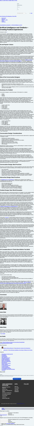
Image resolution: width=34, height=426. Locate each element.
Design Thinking (5, 364)
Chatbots (12, 342)
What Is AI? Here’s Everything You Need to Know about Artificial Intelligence (16, 60)
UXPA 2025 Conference (17, 391)
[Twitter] (27, 387)
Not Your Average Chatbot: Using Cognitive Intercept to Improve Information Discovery (15, 283)
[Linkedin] (29, 387)
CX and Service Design (6, 365)
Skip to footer (14, 0)
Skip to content (3, 0)
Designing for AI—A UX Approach (7, 179)
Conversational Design (18, 342)
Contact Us (4, 396)
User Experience (19, 4)
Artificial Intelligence (6, 342)
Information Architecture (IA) (7, 354)
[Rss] (31, 387)
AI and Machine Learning (6, 368)
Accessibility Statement (6, 394)
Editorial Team (4, 389)
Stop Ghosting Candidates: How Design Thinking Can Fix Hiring (20, 350)
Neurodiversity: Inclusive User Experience (22, 348)
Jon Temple (2, 336)
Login (3, 408)
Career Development (6, 367)
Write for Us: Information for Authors (7, 391)
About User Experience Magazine (6, 387)
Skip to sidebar (9, 0)
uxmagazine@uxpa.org (20, 403)
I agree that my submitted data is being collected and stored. (12, 424)
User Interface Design (6, 357)
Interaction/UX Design (8, 343)
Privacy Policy (4, 395)
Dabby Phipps (3, 327)
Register (3, 409)
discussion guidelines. (10, 423)
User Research (4, 356)
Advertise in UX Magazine (6, 392)
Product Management (6, 359)
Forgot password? (3, 414)
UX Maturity (4, 355)
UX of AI (6, 217)
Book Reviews (4, 362)
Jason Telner (3, 312)
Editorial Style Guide (5, 398)
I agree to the (8, 423)
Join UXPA (16, 389)
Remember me (11, 414)
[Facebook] (25, 387)
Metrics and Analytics (6, 360)
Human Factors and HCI (6, 363)
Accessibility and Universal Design (8, 369)
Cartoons (3, 370)
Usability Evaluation (5, 358)
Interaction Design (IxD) (6, 361)
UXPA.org (16, 386)
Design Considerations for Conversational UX (9, 206)
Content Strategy (5, 366)
